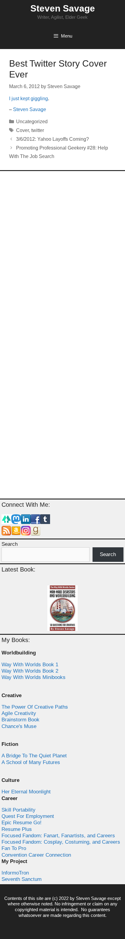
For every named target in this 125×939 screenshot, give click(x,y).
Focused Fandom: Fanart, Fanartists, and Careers (58, 836)
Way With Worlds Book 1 (30, 664)
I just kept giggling (28, 98)
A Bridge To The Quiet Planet (34, 756)
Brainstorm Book (20, 720)
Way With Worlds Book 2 (30, 671)
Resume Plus (17, 829)
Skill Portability (18, 810)
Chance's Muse (19, 726)
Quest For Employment (28, 816)
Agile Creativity (19, 713)
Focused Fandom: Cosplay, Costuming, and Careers (61, 842)
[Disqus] (62, 255)
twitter (37, 130)
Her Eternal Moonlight (26, 792)
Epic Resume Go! (22, 822)
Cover (22, 130)
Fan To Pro (14, 848)
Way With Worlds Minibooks (34, 677)
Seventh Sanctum (22, 879)
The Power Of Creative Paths (35, 707)
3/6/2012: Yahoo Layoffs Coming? (52, 139)
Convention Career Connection (36, 855)
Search (10, 544)
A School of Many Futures (31, 762)
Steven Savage (62, 8)
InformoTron (15, 873)
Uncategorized (32, 121)
